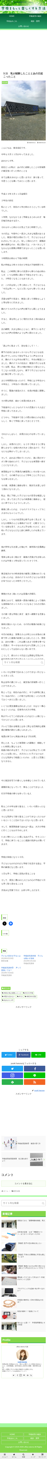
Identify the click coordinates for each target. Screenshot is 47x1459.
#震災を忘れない (9, 996)
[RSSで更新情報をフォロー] (34, 1082)
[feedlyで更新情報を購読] (12, 1082)
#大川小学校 (29, 993)
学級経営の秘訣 (35, 1434)
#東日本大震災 (31, 996)
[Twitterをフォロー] (12, 1068)
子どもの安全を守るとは (11, 956)
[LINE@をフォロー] (34, 1075)
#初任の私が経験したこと (12, 993)
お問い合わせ (23, 1442)
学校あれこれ (12, 1438)
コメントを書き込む (24, 1183)
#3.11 (21, 996)
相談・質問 (34, 1438)
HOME (12, 1434)
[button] (43, 1203)
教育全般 (7, 988)
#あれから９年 (9, 1000)
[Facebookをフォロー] (34, 1068)
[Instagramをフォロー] (12, 1075)
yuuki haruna (22, 1362)
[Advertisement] (23, 49)
